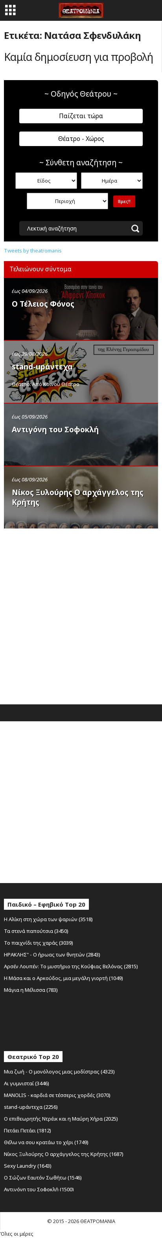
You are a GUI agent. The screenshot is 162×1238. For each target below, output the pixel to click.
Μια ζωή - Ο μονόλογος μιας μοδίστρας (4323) (59, 1071)
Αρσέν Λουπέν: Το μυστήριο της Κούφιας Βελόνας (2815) (71, 966)
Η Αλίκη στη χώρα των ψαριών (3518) (48, 919)
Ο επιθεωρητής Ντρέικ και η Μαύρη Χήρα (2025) (61, 1118)
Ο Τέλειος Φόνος (43, 304)
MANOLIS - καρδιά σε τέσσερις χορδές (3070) (57, 1095)
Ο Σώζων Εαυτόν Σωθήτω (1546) (43, 1177)
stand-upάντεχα (42, 367)
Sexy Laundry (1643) (28, 1165)
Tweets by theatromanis (33, 250)
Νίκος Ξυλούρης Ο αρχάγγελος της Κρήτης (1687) (63, 1154)
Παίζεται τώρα (81, 116)
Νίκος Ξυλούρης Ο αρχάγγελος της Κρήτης (78, 497)
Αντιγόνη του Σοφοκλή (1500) (39, 1189)
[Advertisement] (81, 614)
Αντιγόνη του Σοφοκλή (55, 429)
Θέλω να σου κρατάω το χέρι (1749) (46, 1142)
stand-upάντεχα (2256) (31, 1106)
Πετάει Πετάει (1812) (27, 1130)
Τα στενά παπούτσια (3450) (36, 930)
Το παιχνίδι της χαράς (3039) (38, 942)
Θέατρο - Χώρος (81, 138)
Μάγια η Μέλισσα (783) (31, 989)
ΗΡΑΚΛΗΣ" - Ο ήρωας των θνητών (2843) (52, 954)
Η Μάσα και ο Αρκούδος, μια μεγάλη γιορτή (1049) (63, 978)
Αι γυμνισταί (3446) (26, 1083)
